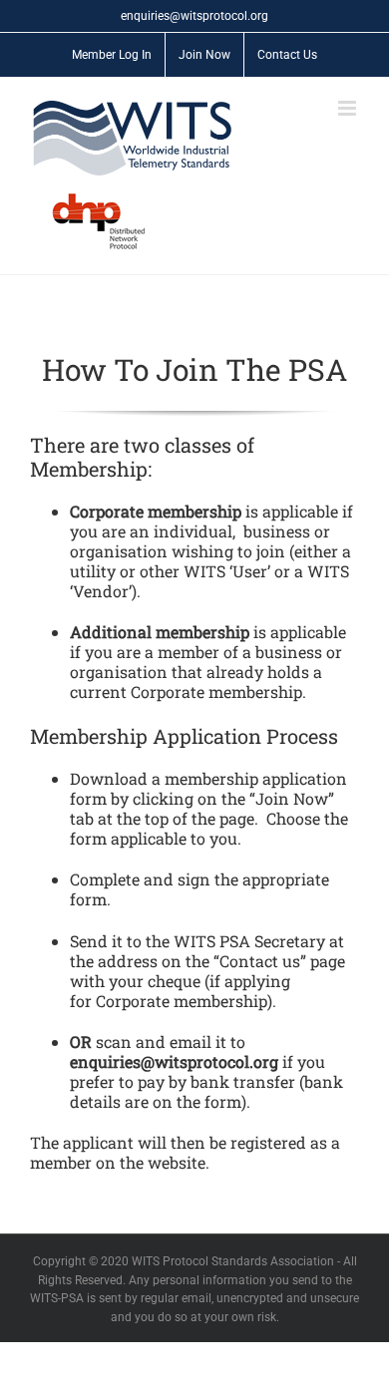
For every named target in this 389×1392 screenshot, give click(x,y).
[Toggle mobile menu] (348, 108)
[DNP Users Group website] (89, 221)
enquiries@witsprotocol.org (194, 16)
